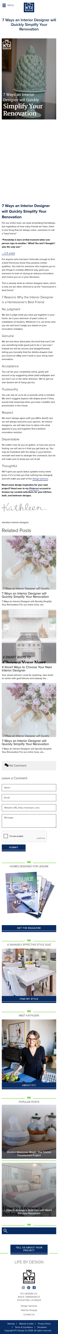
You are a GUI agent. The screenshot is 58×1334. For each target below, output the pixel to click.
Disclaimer (42, 1327)
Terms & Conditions (24, 1327)
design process (40, 478)
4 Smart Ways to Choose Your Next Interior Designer (27, 669)
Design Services (29, 1306)
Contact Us (29, 1314)
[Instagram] (23, 1288)
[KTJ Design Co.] (29, 7)
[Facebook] (34, 1288)
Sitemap (11, 1323)
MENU (10, 5)
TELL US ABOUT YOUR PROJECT (29, 1249)
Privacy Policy (44, 1323)
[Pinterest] (29, 1288)
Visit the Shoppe (29, 1310)
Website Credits (26, 1323)
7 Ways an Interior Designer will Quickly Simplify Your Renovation (25, 595)
